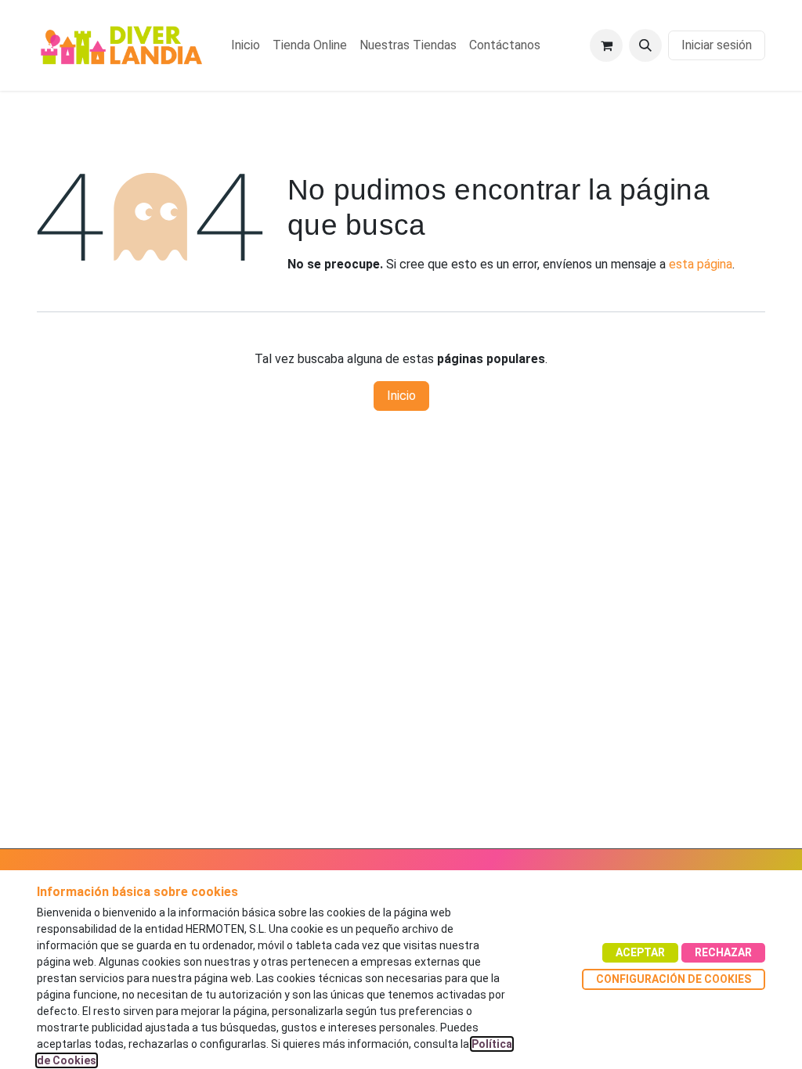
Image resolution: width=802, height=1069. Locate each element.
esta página (700, 264)
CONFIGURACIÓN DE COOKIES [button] (673, 979)
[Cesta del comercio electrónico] (606, 45)
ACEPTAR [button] (640, 952)
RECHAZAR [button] (723, 952)
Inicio (401, 395)
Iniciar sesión (716, 45)
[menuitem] (245, 45)
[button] (645, 45)
